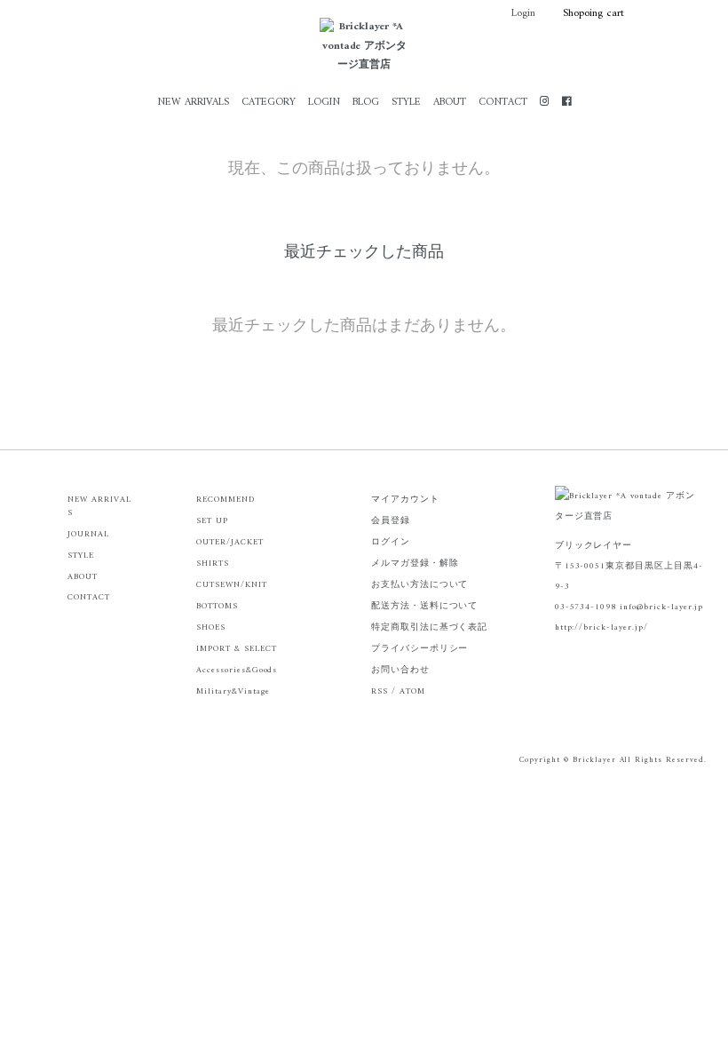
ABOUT (449, 102)
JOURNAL (88, 534)
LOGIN (324, 102)
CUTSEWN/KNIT (231, 584)
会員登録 (390, 520)
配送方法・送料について (425, 606)
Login (523, 13)
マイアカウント (405, 499)
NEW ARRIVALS (193, 102)
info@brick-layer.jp (661, 607)
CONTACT (503, 102)
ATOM (412, 691)
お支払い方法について (420, 584)
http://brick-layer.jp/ (601, 627)
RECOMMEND (225, 499)
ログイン (390, 542)
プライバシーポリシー (420, 648)
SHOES (211, 627)
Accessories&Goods (236, 670)
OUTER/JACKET (230, 542)
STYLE (406, 102)
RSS (379, 691)
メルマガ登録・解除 (415, 563)
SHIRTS (212, 563)
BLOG (365, 102)
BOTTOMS (217, 606)
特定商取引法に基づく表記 (429, 627)
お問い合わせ (400, 670)
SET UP (212, 520)
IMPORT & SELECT (236, 648)
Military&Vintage (233, 691)
